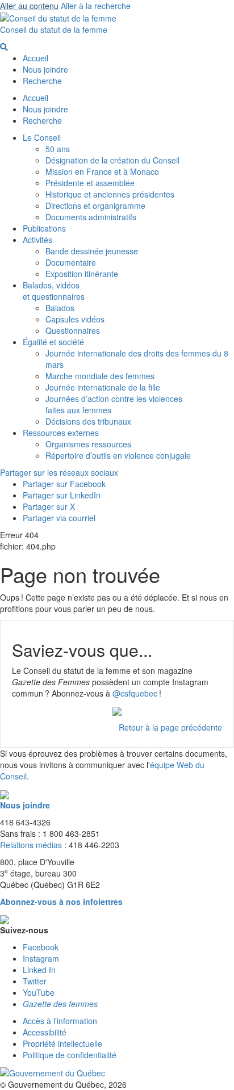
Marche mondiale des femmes (99, 376)
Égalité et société (53, 341)
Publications (44, 228)
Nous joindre (45, 69)
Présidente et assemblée (90, 182)
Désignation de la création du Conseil (112, 160)
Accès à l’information (60, 1020)
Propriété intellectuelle (62, 1043)
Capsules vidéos (75, 319)
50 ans (57, 148)
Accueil (35, 58)
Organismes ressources (88, 444)
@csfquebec (134, 693)
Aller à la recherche (96, 5)
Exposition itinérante (81, 273)
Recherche (42, 80)
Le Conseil (42, 137)
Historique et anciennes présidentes (109, 194)
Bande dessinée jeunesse (91, 251)
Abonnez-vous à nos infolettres (61, 901)
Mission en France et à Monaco (102, 171)
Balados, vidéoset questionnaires (54, 290)
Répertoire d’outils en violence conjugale (118, 455)
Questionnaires (72, 330)
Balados (59, 307)
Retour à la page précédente (170, 727)
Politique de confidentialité (69, 1054)
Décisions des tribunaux (88, 421)
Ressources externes (61, 432)
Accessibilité (44, 1032)
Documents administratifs (90, 217)
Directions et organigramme (95, 205)
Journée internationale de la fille (102, 387)
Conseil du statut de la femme (53, 29)
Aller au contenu (29, 5)
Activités (37, 239)
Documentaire (70, 262)
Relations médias (31, 844)
